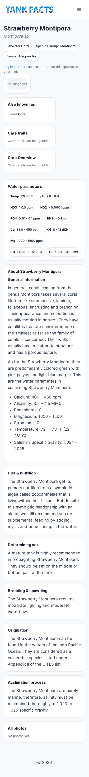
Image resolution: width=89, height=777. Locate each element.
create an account (31, 67)
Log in (8, 67)
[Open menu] (79, 9)
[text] (22, 196)
